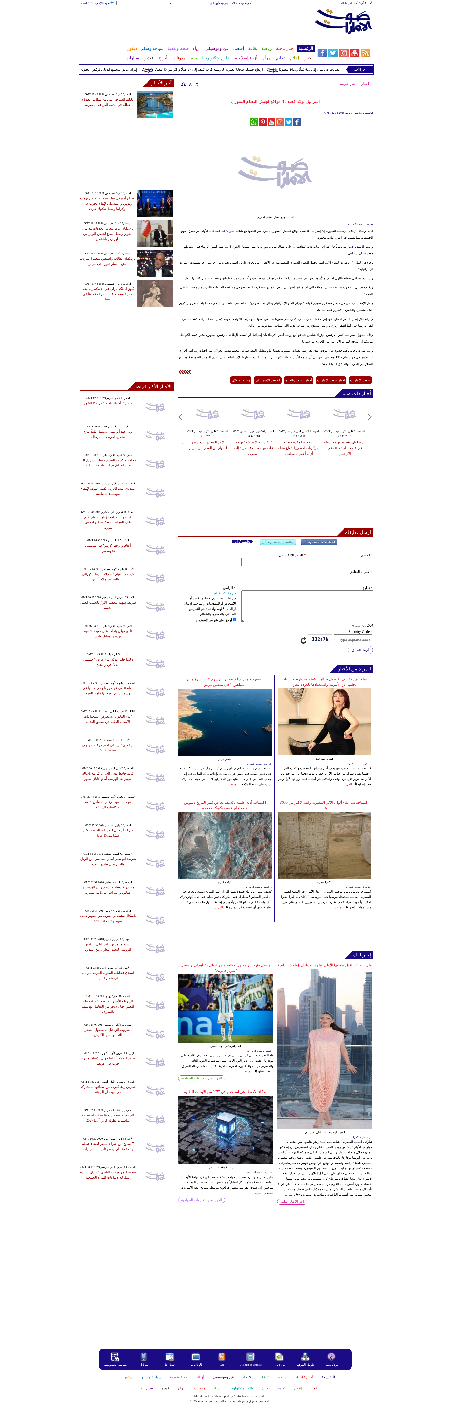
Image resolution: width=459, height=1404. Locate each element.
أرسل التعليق (360, 650)
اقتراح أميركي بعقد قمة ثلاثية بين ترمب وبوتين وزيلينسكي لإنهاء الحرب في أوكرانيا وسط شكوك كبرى (108, 204)
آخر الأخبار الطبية (292, 1201)
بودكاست (332, 1364)
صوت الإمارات (101, 3)
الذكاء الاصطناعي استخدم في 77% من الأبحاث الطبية (225, 1092)
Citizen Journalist (251, 1364)
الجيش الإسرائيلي (353, 246)
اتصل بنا (170, 1364)
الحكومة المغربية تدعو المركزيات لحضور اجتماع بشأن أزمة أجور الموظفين (299, 447)
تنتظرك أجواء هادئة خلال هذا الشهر (108, 403)
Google (84, 3)
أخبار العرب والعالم (298, 380)
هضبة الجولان (234, 231)
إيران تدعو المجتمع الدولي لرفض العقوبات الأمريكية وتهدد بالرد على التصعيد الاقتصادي (101, 69)
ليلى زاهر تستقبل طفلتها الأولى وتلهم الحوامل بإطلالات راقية (325, 965)
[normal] (189, 83)
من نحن (280, 1364)
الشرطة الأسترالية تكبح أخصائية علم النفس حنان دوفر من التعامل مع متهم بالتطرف (108, 1007)
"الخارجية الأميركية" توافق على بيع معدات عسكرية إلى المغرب (253, 447)
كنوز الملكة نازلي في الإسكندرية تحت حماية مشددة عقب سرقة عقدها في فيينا (107, 294)
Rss (222, 1364)
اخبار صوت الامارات (331, 380)
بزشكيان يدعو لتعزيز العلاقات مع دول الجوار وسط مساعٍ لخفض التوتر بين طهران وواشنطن (108, 234)
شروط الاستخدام (225, 593)
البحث (170, 3)
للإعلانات (196, 1364)
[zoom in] (183, 83)
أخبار (365, 84)
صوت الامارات (360, 380)
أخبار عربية (348, 84)
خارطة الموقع (306, 1364)
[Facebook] (319, 544)
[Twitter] (278, 544)
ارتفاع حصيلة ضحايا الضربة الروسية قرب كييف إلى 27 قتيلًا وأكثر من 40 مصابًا (232, 69)
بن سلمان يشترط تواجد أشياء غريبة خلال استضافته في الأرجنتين (345, 447)
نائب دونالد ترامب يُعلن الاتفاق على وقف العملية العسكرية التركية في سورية (108, 522)
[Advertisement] (197, 21)
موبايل (144, 1364)
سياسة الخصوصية (115, 1364)
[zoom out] (196, 83)
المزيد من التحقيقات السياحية (201, 1078)
